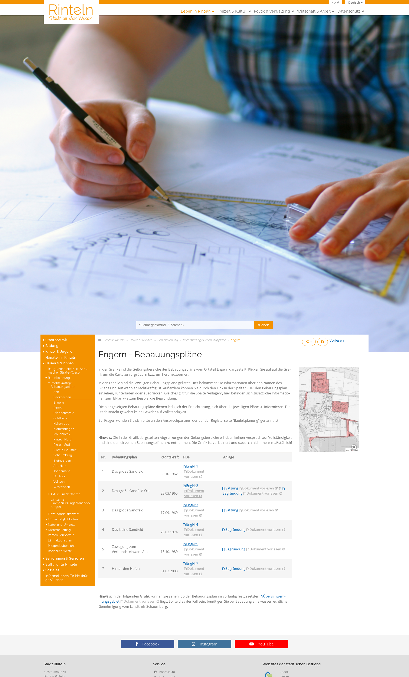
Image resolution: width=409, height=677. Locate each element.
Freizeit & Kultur (232, 11)
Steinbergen (62, 460)
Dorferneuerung (59, 530)
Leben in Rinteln (196, 11)
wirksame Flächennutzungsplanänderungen (71, 503)
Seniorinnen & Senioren (64, 558)
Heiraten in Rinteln (60, 357)
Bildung (51, 346)
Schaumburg (62, 455)
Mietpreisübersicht (61, 545)
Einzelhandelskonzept (64, 514)
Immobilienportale (61, 535)
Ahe (56, 392)
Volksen (59, 481)
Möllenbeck (61, 434)
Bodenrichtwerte (60, 551)
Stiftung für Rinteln (61, 564)
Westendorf (62, 487)
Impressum (166, 672)
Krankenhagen (63, 429)
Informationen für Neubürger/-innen (67, 578)
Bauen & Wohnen (59, 363)
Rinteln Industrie (65, 450)
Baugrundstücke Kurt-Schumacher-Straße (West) (68, 370)
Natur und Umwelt (61, 524)
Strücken (59, 466)
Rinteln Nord (62, 439)
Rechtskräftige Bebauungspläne (63, 384)
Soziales (52, 570)
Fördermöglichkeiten (63, 519)
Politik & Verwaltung (272, 11)
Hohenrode (61, 423)
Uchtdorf (59, 476)
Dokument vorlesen (194, 474)
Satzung (231, 488)
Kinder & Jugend (59, 351)
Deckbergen (62, 397)
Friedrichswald (64, 413)
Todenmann (62, 471)
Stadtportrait (56, 340)
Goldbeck (60, 418)
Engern (58, 402)
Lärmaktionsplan (60, 540)
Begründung (235, 529)
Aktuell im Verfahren (65, 494)
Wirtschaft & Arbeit (314, 11)
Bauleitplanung (59, 378)
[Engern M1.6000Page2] (329, 409)
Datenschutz (348, 11)
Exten (57, 408)
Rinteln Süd (61, 444)
